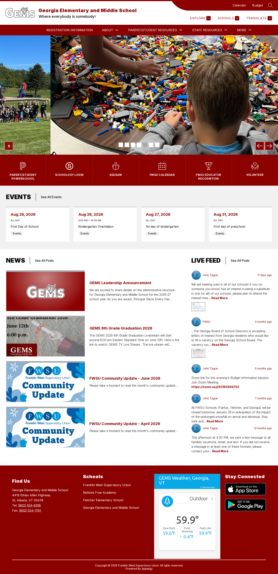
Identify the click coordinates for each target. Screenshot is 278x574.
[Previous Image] (259, 146)
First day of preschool (230, 226)
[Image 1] (121, 145)
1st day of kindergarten (163, 226)
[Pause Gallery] (9, 146)
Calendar (239, 5)
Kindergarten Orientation (97, 226)
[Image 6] (151, 145)
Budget (257, 5)
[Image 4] (139, 145)
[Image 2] (127, 145)
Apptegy (147, 568)
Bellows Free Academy (99, 492)
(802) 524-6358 (29, 505)
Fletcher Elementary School (103, 500)
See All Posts (44, 260)
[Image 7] (157, 145)
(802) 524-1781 (30, 510)
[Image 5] (145, 145)
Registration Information (69, 30)
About (107, 30)
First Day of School (26, 226)
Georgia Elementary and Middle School (111, 508)
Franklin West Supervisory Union (107, 485)
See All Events (51, 197)
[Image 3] (133, 145)
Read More (219, 298)
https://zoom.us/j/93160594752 (215, 387)
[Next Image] (269, 146)
